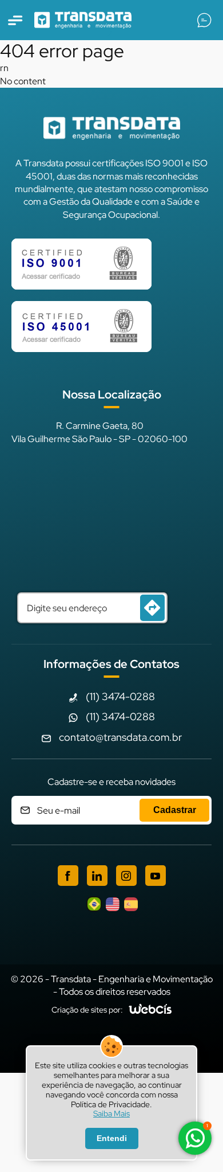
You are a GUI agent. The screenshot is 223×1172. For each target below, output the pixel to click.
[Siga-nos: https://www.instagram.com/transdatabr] (126, 875)
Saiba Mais (111, 1114)
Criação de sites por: (87, 1010)
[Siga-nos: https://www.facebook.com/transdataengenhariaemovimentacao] (68, 875)
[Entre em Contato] (204, 20)
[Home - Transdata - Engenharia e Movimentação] (83, 20)
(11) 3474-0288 (120, 696)
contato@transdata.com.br (120, 737)
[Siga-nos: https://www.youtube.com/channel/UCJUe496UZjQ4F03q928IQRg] (155, 875)
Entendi (112, 1138)
